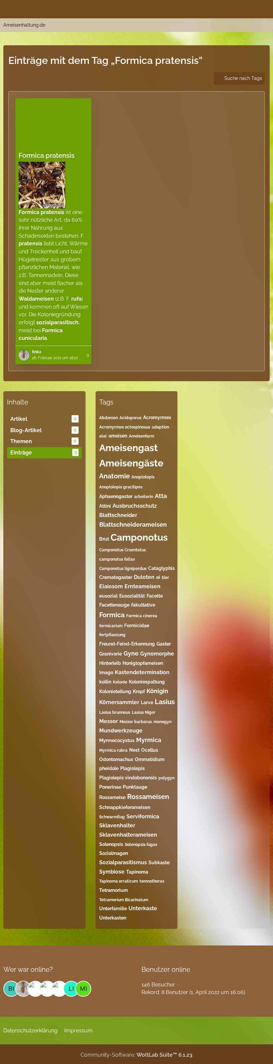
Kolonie (120, 682)
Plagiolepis (132, 768)
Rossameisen (148, 797)
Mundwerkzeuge (120, 730)
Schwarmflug (112, 817)
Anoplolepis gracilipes (120, 487)
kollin (105, 681)
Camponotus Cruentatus (122, 550)
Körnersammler (119, 702)
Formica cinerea (141, 616)
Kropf (139, 691)
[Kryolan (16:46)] (59, 989)
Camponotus (139, 537)
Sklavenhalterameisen (128, 835)
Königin (157, 690)
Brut (104, 539)
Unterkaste (143, 908)
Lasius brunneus (114, 712)
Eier (165, 577)
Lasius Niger (143, 712)
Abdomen (108, 417)
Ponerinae (110, 787)
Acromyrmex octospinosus (124, 427)
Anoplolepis (143, 477)
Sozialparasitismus (123, 862)
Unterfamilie (113, 908)
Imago (106, 672)
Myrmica (148, 739)
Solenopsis (111, 844)
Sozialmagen (113, 853)
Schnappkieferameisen (124, 807)
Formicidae (136, 625)
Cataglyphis (161, 568)
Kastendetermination (142, 672)
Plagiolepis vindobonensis (128, 777)
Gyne (131, 653)
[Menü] (264, 8)
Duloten (144, 577)
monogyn (162, 721)
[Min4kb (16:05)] (83, 989)
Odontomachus (116, 759)
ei (158, 577)
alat (103, 436)
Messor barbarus (136, 721)
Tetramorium (113, 890)
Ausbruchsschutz (135, 506)
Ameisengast (128, 447)
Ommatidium (149, 759)
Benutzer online (165, 969)
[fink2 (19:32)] (23, 989)
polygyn (166, 778)
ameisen (118, 435)
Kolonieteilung (115, 691)
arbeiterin (143, 496)
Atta (161, 495)
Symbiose (112, 872)
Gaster (163, 644)
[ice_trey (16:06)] (47, 989)
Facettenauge (114, 605)
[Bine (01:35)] (11, 989)
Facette (154, 596)
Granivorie (110, 654)
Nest (134, 750)
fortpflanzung (112, 635)
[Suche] (231, 8)
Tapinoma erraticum (118, 881)
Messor (108, 721)
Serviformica (143, 816)
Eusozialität (132, 596)
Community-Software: (136, 1055)
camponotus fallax (117, 559)
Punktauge (135, 787)
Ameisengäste (131, 463)
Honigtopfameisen (143, 663)
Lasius (165, 702)
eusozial (108, 596)
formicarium (111, 626)
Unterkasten (112, 918)
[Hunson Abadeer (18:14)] (35, 989)
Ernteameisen (142, 586)
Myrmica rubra (113, 750)
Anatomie (114, 476)
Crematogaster (115, 577)
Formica (112, 615)
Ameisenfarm (141, 436)
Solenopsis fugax (141, 844)
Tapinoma (137, 872)
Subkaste (158, 862)
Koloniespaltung (147, 681)
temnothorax (151, 881)
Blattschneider (118, 515)
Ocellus (149, 750)
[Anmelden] (247, 8)
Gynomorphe (157, 654)
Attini (105, 506)
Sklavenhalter (117, 825)
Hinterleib (110, 663)
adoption (160, 427)
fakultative (143, 605)
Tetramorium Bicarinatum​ (123, 900)
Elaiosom (111, 586)
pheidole (109, 768)
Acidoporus (130, 417)
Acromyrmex (157, 417)
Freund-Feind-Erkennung (127, 644)
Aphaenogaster (116, 496)
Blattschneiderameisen (133, 524)
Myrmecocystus (117, 740)
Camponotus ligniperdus (122, 568)
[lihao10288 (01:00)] (71, 989)
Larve (147, 702)
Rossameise (112, 797)
